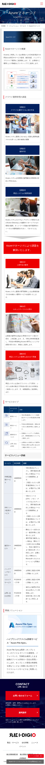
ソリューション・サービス (17, 26)
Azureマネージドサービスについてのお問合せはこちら (25, 761)
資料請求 (22, 713)
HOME (3, 26)
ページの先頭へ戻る (36, 756)
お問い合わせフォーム (22, 696)
